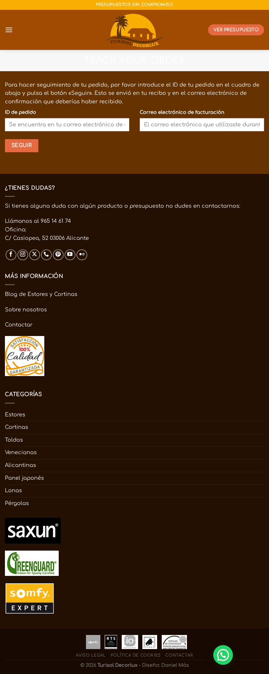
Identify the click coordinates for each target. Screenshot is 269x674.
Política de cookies (136, 655)
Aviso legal (91, 655)
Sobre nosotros (26, 310)
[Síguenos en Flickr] (81, 254)
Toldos (14, 440)
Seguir (21, 145)
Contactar (18, 325)
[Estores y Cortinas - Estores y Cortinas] (135, 30)
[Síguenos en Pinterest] (58, 254)
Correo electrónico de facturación (182, 112)
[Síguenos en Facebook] (11, 254)
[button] (223, 655)
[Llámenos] (46, 254)
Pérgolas (17, 503)
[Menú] (9, 30)
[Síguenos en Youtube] (70, 254)
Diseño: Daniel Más (165, 665)
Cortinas (16, 427)
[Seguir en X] (34, 254)
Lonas (13, 491)
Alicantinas (20, 465)
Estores (15, 415)
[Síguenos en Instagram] (22, 254)
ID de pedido (20, 112)
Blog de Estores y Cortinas (41, 294)
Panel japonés (24, 478)
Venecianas (21, 452)
